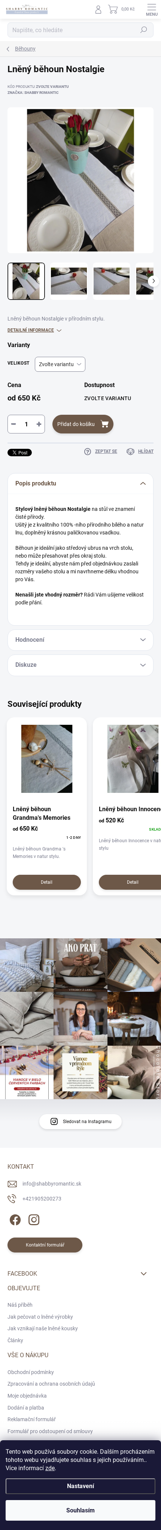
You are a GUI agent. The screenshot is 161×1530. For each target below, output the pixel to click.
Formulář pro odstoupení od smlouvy (50, 1431)
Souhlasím (80, 1510)
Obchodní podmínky (30, 1372)
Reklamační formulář (31, 1419)
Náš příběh (20, 1305)
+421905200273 (41, 1199)
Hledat (144, 30)
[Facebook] (14, 1218)
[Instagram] (32, 1218)
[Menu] (151, 9)
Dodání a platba (25, 1408)
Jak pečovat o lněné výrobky (40, 1317)
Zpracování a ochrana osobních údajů (51, 1384)
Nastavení (80, 1486)
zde (50, 1468)
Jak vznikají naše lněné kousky (42, 1328)
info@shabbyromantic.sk (51, 1184)
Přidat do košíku (76, 424)
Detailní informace (30, 330)
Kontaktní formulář (45, 1245)
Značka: (33, 93)
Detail (46, 882)
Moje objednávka (27, 1396)
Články (15, 1340)
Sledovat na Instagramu (87, 1121)
